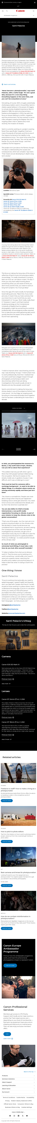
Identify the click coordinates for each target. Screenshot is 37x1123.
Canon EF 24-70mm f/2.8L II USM (13, 206)
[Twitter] (22, 1115)
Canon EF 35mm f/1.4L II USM (12, 203)
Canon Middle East (18, 1112)
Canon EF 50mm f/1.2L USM (11, 205)
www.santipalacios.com (16, 613)
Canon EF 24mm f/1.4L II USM (12, 201)
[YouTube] (27, 1115)
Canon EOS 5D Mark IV (28, 71)
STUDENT (3, 785)
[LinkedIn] (18, 1115)
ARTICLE (3, 913)
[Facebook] (10, 1115)
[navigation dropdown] (33, 11)
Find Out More (7, 800)
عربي (18, 5)
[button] (34, 449)
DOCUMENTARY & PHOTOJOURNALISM (18, 22)
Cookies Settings (26, 1107)
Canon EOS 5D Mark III (16, 353)
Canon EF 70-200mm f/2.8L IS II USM (17, 73)
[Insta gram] (14, 1115)
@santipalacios (15, 605)
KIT (2, 869)
